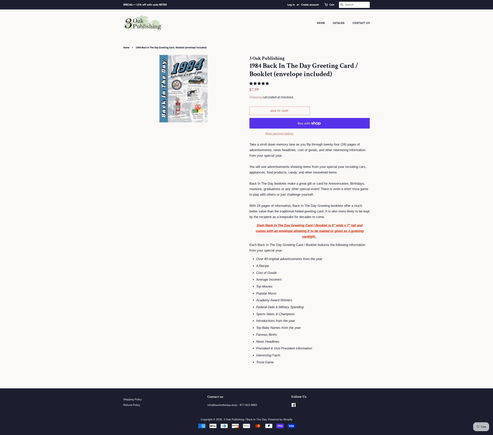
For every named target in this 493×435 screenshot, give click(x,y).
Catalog (339, 23)
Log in (291, 4)
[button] (259, 83)
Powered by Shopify (280, 419)
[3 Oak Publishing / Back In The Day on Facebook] (293, 405)
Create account (310, 4)
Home (321, 23)
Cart (332, 4)
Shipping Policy (132, 399)
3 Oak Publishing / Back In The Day (245, 419)
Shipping (255, 97)
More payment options (279, 133)
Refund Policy (131, 404)
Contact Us (361, 23)
